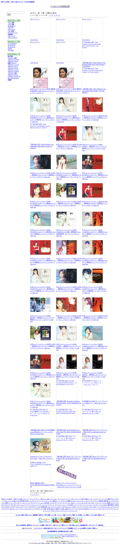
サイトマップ (63, 528)
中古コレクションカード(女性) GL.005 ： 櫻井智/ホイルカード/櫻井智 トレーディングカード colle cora (95, 318)
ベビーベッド (11, 29)
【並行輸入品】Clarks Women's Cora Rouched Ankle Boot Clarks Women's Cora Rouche (94, 64)
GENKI (70, 505)
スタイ (63, 501)
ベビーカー (11, 27)
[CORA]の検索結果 (29, 2)
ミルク (95, 499)
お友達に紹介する (48, 528)
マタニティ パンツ (13, 66)
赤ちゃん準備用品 (21, 525)
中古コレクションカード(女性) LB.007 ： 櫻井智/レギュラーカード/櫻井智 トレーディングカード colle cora (69, 203)
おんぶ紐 (46, 499)
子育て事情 (47, 515)
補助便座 (111, 505)
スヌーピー (5, 509)
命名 (52, 509)
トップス (112, 501)
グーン (52, 505)
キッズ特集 (79, 515)
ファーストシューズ (34, 505)
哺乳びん (111, 499)
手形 (44, 509)
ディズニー (115, 507)
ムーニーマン (78, 505)
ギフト (71, 509)
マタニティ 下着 (12, 73)
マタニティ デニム (13, 74)
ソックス (78, 503)
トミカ (38, 507)
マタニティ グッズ (13, 68)
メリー (26, 507)
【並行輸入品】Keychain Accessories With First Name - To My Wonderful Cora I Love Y (68, 403)
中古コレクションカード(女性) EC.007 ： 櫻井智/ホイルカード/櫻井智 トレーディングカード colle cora (95, 118)
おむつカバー (5, 505)
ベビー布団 (11, 31)
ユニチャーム (97, 505)
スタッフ (56, 528)
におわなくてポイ (9, 507)
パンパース (45, 505)
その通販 (41, 525)
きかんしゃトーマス (16, 509)
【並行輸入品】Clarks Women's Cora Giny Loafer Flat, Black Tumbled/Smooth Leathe (68, 431)
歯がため (16, 501)
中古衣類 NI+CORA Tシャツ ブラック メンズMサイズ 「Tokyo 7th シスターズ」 (94, 403)
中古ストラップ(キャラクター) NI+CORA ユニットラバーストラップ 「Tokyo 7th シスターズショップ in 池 (68, 485)
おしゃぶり (9, 501)
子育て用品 (71, 525)
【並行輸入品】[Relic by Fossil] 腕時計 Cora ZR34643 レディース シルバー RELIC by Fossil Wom (42, 432)
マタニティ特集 (70, 515)
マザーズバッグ (75, 499)
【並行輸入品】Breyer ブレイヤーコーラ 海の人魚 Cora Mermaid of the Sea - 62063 (95, 432)
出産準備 (10, 34)
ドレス (104, 503)
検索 (22, 515)
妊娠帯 (101, 501)
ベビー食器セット (54, 501)
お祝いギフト (48, 525)
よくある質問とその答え (85, 528)
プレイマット (52, 507)
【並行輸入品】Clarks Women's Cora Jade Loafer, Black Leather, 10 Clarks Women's (94, 90)
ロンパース (114, 503)
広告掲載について (72, 528)
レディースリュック (70, 511)
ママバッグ (46, 511)
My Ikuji (18, 515)
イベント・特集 (61, 515)
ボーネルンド (67, 507)
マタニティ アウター (13, 71)
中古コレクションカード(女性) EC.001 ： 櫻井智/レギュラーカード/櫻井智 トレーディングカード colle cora (69, 318)
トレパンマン (87, 505)
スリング (33, 499)
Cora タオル (34, 40)
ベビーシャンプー (13, 37)
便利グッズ (65, 525)
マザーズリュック (57, 511)
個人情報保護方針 (52, 531)
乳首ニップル (29, 501)
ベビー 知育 (11, 22)
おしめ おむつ (11, 26)
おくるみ (71, 503)
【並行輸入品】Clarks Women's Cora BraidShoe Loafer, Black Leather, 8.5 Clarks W (42, 146)
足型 (48, 509)
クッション (40, 503)
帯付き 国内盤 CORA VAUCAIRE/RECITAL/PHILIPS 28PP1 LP (42, 484)
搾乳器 (22, 501)
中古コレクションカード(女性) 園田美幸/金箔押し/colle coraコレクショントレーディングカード (43, 91)
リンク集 (53, 515)
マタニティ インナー (13, 69)
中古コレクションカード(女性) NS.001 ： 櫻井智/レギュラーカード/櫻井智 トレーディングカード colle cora (43, 175)
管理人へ (94, 528)
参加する (41, 515)
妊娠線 (9, 80)
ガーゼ (13, 505)
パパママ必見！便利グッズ (97, 515)
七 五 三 (10, 48)
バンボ (52, 503)
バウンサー (17, 503)
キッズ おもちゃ (12, 43)
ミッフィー (80, 507)
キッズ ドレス (11, 45)
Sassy (74, 507)
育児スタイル (28, 515)
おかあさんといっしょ (89, 509)
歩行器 (46, 503)
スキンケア (19, 507)
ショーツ (87, 501)
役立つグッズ (57, 525)
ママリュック (113, 509)
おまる (104, 505)
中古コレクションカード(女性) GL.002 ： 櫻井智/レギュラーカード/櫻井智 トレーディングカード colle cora (69, 260)
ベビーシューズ (21, 505)
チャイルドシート (13, 32)
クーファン (63, 503)
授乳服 (106, 501)
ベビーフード (102, 499)
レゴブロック (38, 509)
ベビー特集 (86, 515)
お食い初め (64, 509)
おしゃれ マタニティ (13, 78)
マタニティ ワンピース (14, 76)
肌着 (108, 503)
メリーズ (58, 505)
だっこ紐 (39, 499)
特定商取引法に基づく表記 (65, 531)
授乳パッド (9, 503)
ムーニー (64, 505)
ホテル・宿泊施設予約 (81, 525)
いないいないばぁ (90, 507)
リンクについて (38, 528)
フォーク (44, 501)
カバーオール (85, 503)
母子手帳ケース (87, 499)
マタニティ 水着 (12, 58)
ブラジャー (94, 501)
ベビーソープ (11, 36)
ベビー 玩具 (11, 24)
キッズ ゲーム (11, 47)
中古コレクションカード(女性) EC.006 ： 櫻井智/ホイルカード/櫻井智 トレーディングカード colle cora (69, 146)
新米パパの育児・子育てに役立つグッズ (12, 2)
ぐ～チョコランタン (104, 507)
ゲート (57, 503)
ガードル (80, 501)
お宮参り (57, 509)
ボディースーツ (96, 503)
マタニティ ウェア (13, 61)
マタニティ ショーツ (13, 64)
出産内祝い (101, 525)
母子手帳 (10, 56)
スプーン (38, 501)
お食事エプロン (71, 501)
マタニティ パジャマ (13, 59)
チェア (33, 503)
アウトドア (36, 525)
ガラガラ (32, 507)
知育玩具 (44, 507)
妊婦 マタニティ (12, 63)
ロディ (59, 507)
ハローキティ (28, 509)
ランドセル (11, 50)
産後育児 (29, 525)
